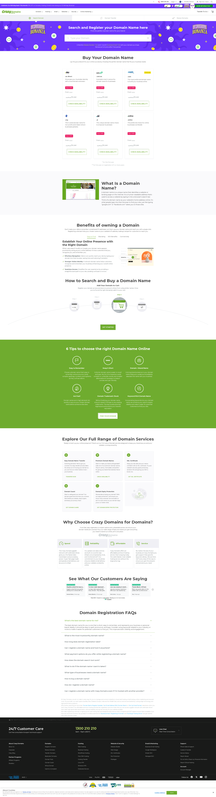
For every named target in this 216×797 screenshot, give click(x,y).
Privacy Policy (110, 793)
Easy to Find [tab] (91, 236)
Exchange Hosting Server (134, 713)
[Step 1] (74, 306)
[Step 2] (97, 304)
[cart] (212, 11)
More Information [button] (203, 6)
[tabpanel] (108, 257)
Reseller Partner (189, 1)
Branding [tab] (101, 236)
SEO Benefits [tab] (112, 236)
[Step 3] (119, 304)
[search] (211, 1)
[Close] (213, 792)
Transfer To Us (202, 11)
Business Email (105, 713)
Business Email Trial (113, 45)
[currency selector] (153, 2)
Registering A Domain (117, 713)
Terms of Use (27, 792)
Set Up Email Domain (135, 705)
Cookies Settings (160, 792)
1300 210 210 (165, 1)
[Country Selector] (180, 2)
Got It (171, 792)
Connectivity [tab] (124, 236)
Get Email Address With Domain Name (115, 705)
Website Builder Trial (91, 45)
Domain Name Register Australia (92, 705)
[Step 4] (142, 306)
